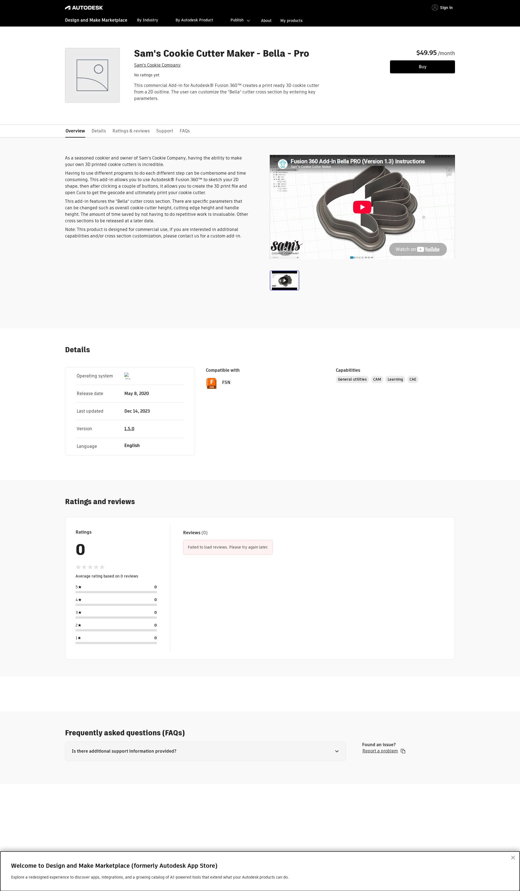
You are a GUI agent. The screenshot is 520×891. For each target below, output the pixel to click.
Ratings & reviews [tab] (131, 131)
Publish (236, 20)
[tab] (284, 281)
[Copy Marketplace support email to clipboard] (403, 751)
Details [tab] (99, 131)
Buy (423, 67)
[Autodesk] (84, 7)
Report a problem (380, 751)
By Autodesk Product (194, 20)
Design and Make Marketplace (96, 20)
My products (291, 20)
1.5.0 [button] (129, 429)
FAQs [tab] (185, 131)
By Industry (147, 20)
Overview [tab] (75, 131)
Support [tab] (164, 131)
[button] (205, 751)
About (266, 20)
